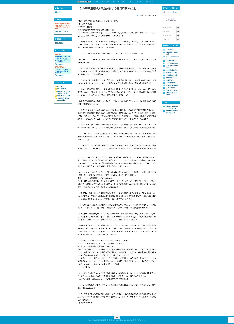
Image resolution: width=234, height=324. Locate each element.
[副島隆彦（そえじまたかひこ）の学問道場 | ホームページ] (84, 2)
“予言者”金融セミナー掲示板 (172, 93)
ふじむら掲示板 (170, 87)
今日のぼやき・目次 (119, 2)
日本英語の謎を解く (171, 70)
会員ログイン (58, 12)
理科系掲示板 (170, 77)
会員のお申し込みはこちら (62, 31)
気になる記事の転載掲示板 (172, 53)
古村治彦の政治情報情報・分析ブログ (172, 111)
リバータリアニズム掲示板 (172, 66)
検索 (178, 27)
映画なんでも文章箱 (171, 72)
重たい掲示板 (170, 49)
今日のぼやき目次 (62, 88)
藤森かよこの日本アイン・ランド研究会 (172, 107)
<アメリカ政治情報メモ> (172, 57)
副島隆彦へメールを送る (63, 95)
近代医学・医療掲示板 (172, 85)
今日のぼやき (105, 2)
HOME (96, 2)
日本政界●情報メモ (171, 60)
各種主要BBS (149, 2)
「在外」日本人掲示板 (172, 63)
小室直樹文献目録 (171, 82)
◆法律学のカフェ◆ (171, 75)
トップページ (60, 86)
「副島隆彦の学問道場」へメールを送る (63, 99)
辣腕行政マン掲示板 (171, 90)
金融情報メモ (170, 80)
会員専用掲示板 (59, 43)
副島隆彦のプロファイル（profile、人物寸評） (63, 92)
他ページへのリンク (135, 2)
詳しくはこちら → (60, 64)
